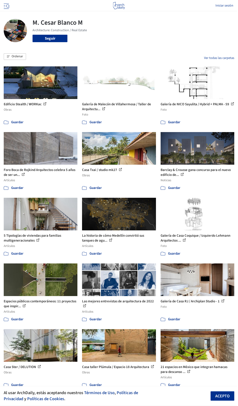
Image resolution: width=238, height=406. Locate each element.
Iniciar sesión (224, 5)
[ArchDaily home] (119, 5)
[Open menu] (6, 5)
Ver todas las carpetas (219, 58)
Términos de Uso (99, 393)
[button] (15, 56)
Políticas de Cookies (45, 399)
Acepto (222, 396)
